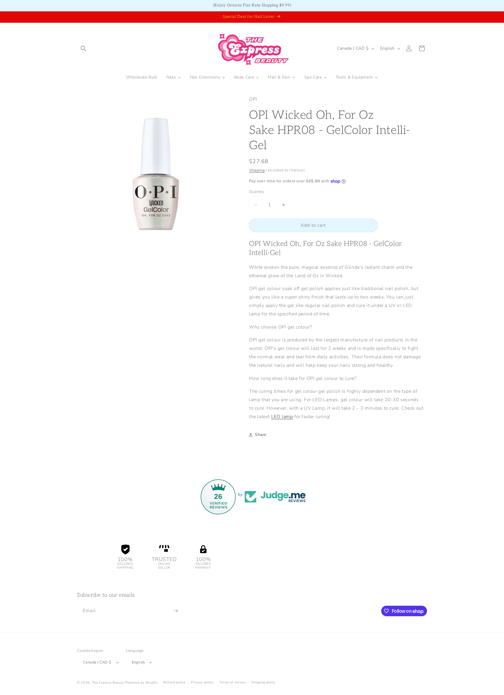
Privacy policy (202, 682)
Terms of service (232, 682)
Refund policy (174, 682)
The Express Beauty (108, 682)
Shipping (257, 170)
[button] (83, 48)
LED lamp (282, 416)
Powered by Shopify (141, 682)
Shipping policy (263, 682)
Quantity (256, 191)
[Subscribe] (175, 610)
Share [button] (260, 434)
